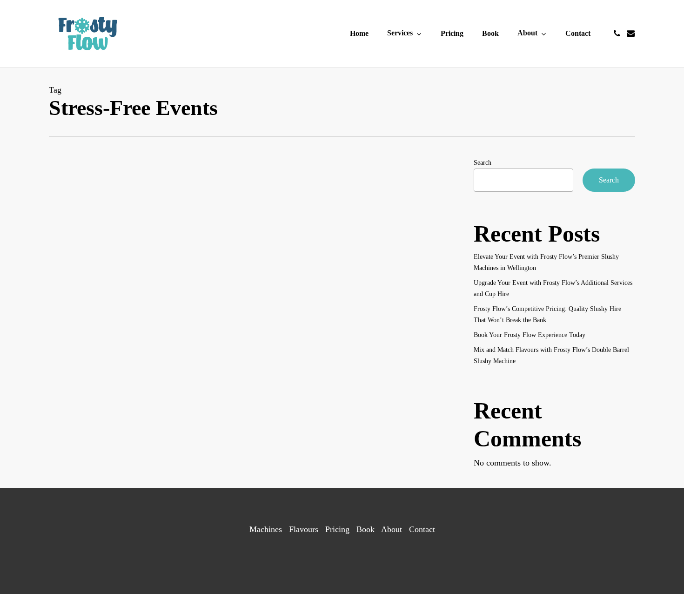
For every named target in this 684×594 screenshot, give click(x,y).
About (391, 529)
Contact (422, 529)
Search (482, 162)
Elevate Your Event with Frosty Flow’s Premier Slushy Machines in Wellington (546, 262)
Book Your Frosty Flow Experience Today (529, 334)
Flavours (303, 529)
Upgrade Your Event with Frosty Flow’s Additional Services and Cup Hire (553, 288)
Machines (265, 529)
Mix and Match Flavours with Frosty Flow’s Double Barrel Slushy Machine (551, 355)
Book (365, 529)
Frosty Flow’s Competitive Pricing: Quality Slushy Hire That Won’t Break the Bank (547, 314)
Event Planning (227, 226)
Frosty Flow (261, 352)
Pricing (337, 529)
